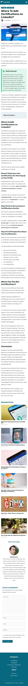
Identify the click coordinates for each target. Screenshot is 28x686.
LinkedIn (4, 7)
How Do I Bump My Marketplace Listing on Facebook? (13, 467)
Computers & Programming (14, 664)
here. (12, 321)
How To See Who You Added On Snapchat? (13, 535)
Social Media (10, 7)
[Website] (14, 630)
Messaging (14, 662)
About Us (14, 673)
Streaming (14, 667)
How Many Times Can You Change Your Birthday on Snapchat (12, 491)
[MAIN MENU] (26, 2)
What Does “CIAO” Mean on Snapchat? (12, 513)
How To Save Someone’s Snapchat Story (13, 445)
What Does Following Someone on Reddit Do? (13, 422)
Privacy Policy (14, 675)
